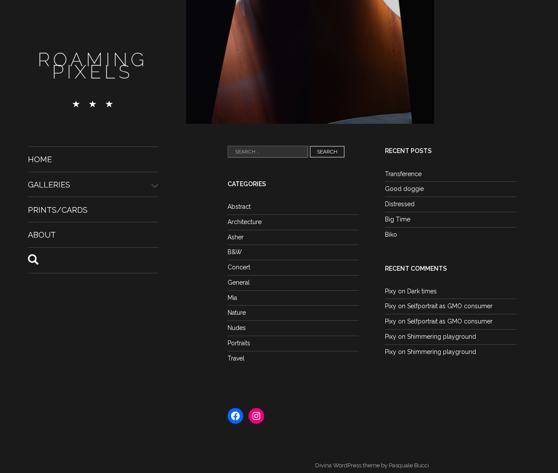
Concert (239, 267)
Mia (232, 297)
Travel (236, 358)
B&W (235, 251)
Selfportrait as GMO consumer (450, 306)
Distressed (400, 204)
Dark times (422, 291)
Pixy (390, 291)
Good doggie (404, 188)
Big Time (397, 219)
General (239, 282)
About (42, 234)
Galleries (49, 184)
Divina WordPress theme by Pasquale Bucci (372, 465)
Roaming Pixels (93, 66)
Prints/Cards (58, 209)
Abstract (239, 206)
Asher (236, 237)
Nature (237, 312)
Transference (403, 173)
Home (40, 159)
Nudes (237, 327)
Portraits (239, 343)
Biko (391, 234)
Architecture (245, 221)
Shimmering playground (441, 336)
